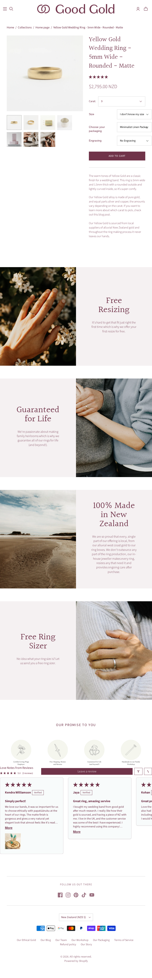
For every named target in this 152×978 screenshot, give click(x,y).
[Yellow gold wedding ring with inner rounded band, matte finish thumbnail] (31, 122)
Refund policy (68, 944)
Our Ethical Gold (26, 940)
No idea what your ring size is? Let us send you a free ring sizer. (38, 661)
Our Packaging (101, 940)
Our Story (86, 944)
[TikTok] (84, 895)
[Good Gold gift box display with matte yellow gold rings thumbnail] (14, 139)
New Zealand (73, 917)
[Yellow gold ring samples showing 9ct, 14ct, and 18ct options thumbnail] (47, 122)
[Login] (138, 9)
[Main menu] (5, 9)
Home (10, 27)
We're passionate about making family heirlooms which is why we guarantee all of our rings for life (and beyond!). (38, 438)
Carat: (92, 101)
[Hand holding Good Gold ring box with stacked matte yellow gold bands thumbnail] (31, 139)
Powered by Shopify (76, 961)
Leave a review (87, 771)
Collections (25, 27)
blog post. (104, 215)
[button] (98, 77)
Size (91, 114)
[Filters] (138, 771)
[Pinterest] (76, 895)
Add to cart (117, 156)
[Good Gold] (76, 9)
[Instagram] (68, 895)
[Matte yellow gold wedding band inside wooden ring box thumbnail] (47, 139)
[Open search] (11, 9)
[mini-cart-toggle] (145, 9)
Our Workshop (79, 940)
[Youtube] (91, 895)
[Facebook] (60, 895)
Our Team (61, 940)
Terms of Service (123, 940)
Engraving (95, 140)
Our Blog (46, 940)
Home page (42, 27)
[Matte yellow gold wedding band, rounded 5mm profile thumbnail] (14, 122)
